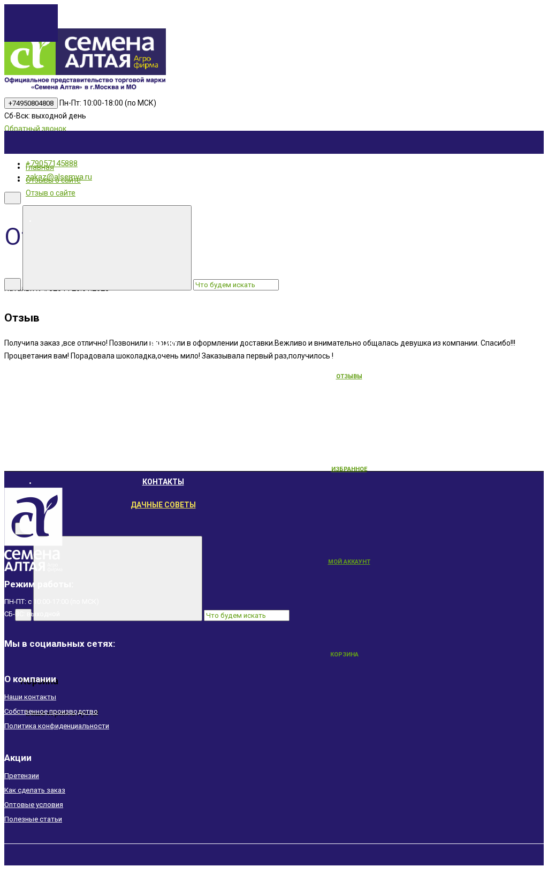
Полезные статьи (33, 819)
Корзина (344, 654)
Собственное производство (51, 711)
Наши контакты (30, 697)
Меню (243, 219)
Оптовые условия (33, 805)
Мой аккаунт (349, 561)
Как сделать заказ (34, 790)
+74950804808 (31, 103)
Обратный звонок (35, 128)
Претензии (21, 776)
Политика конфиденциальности (56, 726)
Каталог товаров (243, 320)
